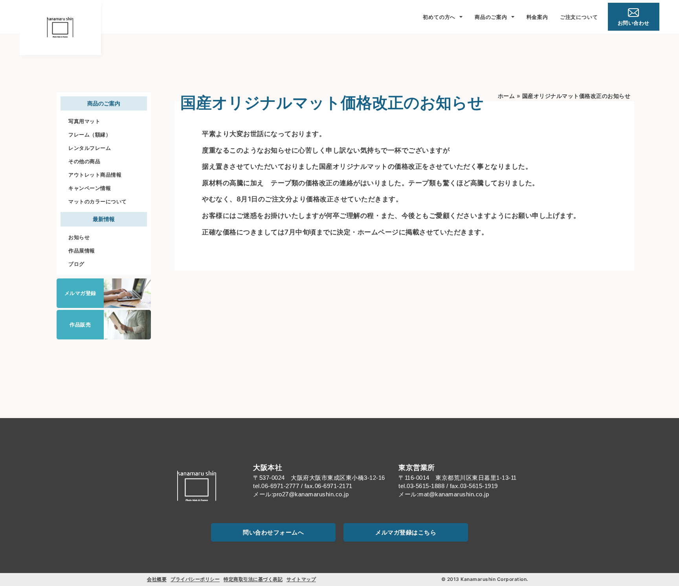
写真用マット (84, 121)
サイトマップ (301, 579)
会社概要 (157, 579)
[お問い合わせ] (633, 12)
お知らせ (79, 237)
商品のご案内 (491, 17)
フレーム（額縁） (89, 134)
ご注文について (579, 17)
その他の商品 (84, 161)
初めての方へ (439, 17)
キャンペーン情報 (89, 188)
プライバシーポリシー (195, 579)
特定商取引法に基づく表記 (253, 579)
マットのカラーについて (97, 201)
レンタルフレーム (89, 148)
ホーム (506, 95)
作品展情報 (81, 250)
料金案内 (537, 17)
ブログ (76, 264)
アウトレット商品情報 (94, 174)
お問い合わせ (634, 23)
